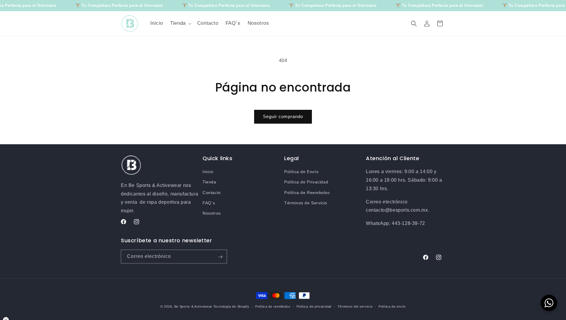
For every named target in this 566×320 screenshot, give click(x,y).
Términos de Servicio (305, 202)
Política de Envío (301, 171)
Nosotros (212, 213)
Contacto (212, 192)
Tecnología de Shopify (231, 306)
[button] (180, 23)
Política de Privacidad (306, 182)
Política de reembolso (272, 306)
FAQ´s (209, 202)
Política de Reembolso (307, 192)
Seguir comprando (283, 116)
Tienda (209, 182)
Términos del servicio (355, 306)
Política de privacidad (314, 306)
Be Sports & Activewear (193, 306)
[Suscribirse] (220, 257)
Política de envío (392, 306)
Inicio (208, 171)
